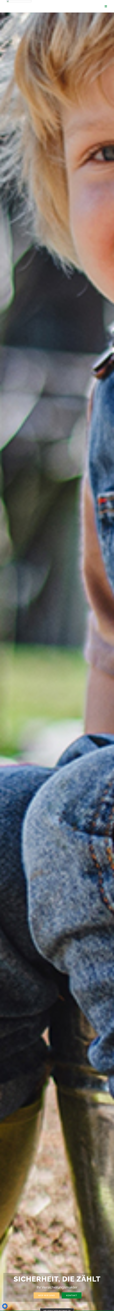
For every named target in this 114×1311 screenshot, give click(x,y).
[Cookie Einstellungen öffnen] (5, 1308)
